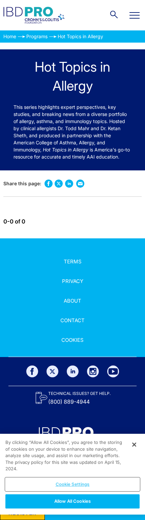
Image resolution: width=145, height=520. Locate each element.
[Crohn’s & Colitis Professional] (33, 15)
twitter (59, 184)
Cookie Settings (73, 484)
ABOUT (72, 301)
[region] (72, 474)
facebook (48, 183)
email (80, 183)
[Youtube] (113, 371)
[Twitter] (52, 371)
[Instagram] (93, 371)
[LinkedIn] (73, 371)
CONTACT (72, 320)
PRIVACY (72, 281)
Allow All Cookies (72, 501)
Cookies (72, 340)
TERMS (73, 261)
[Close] (134, 444)
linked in (69, 183)
